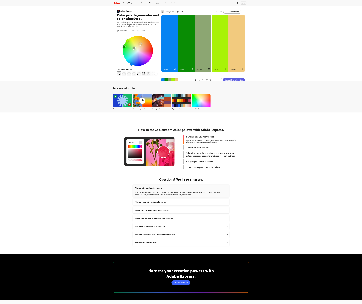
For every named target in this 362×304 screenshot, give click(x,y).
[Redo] (220, 11)
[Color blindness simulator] (181, 11)
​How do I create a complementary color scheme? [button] (152, 210)
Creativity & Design (128, 3)
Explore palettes (176, 109)
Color (150, 3)
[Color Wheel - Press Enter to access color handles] (137, 50)
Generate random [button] (233, 12)
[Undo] (217, 11)
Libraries (173, 3)
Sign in (243, 3)
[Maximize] (243, 11)
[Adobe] (117, 3)
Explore (165, 3)
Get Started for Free (181, 283)
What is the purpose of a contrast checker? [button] (150, 226)
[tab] (122, 31)
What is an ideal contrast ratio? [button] (145, 243)
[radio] (119, 73)
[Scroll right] (155, 73)
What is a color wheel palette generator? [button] (149, 188)
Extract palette (156, 109)
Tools (157, 3)
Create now (123, 100)
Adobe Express (141, 3)
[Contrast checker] (177, 11)
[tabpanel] (138, 55)
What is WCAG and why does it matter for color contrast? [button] (155, 234)
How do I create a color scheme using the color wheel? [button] (154, 218)
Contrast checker (118, 109)
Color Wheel (195, 109)
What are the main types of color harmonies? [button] (151, 202)
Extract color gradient (139, 109)
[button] (237, 3)
